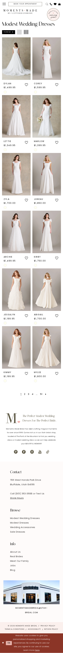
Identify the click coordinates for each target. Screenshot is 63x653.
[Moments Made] (20, 11)
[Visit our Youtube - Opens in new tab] (40, 452)
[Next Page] (45, 394)
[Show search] (47, 4)
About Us (15, 552)
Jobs (13, 566)
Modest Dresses (19, 523)
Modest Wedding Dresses (25, 518)
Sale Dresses (17, 532)
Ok (9, 643)
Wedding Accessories (22, 527)
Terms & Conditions (14, 629)
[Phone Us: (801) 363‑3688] (51, 4)
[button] (4, 4)
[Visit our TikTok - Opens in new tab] (47, 452)
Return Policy (51, 629)
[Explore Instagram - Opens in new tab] (31, 592)
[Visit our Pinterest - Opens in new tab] (16, 452)
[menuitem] (4, 4)
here (37, 650)
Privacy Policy (48, 626)
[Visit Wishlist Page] (55, 4)
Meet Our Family (19, 561)
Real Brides (16, 557)
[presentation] (16, 58)
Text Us (40, 494)
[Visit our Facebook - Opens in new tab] (24, 452)
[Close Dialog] (3, 643)
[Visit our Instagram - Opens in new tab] (32, 452)
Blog (12, 570)
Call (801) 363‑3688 (21, 494)
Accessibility (34, 629)
